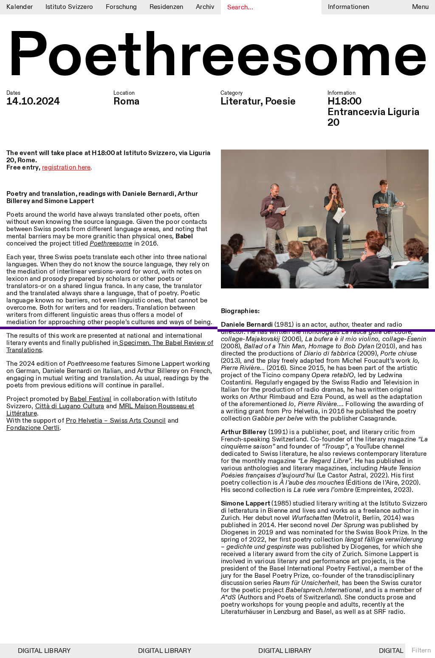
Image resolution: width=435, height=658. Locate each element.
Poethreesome (217, 57)
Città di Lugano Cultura (70, 406)
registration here (66, 168)
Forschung (121, 7)
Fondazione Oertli (32, 428)
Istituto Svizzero (69, 7)
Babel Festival (91, 399)
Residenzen (167, 7)
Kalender (19, 7)
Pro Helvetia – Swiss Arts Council (116, 421)
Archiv (205, 7)
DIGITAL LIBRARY (39, 651)
